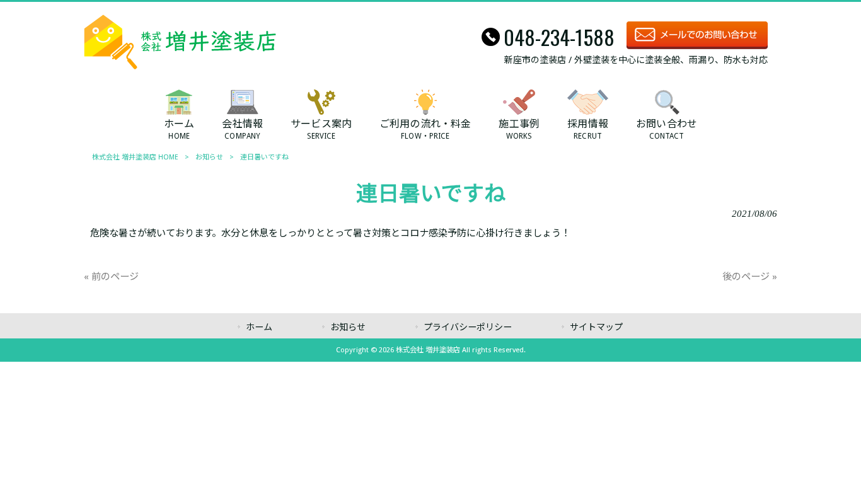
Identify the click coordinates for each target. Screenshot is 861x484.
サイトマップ (596, 327)
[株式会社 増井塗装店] (180, 66)
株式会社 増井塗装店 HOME (135, 157)
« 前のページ (111, 276)
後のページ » (749, 276)
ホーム (259, 327)
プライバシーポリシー (468, 327)
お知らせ (209, 157)
